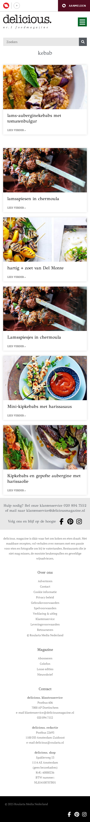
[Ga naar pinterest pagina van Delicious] (69, 521)
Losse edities (45, 669)
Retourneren (45, 630)
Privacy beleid (45, 597)
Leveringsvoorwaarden (45, 624)
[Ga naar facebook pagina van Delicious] (60, 521)
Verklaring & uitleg (45, 613)
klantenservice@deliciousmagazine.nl (55, 510)
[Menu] (82, 21)
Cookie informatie (45, 592)
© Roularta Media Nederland (45, 635)
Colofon (45, 664)
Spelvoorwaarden (45, 608)
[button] (74, 5)
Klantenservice (45, 619)
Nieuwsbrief (45, 674)
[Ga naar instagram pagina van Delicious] (77, 521)
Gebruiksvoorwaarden (45, 603)
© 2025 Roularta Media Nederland (26, 804)
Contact (45, 586)
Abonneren (45, 658)
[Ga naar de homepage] (27, 19)
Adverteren (45, 581)
